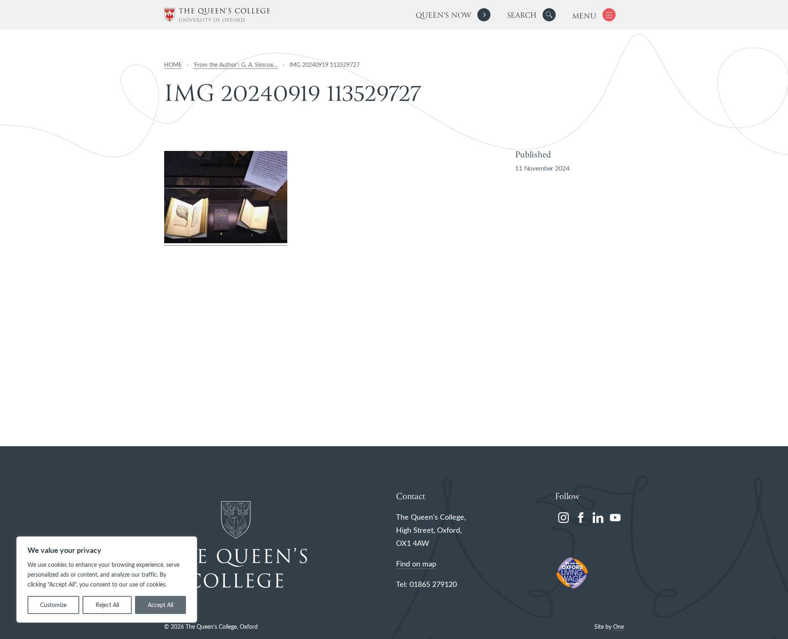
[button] (549, 14)
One (618, 626)
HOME (173, 64)
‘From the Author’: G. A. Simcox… (235, 64)
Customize (53, 605)
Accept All (160, 605)
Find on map (416, 563)
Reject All (107, 605)
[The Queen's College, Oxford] (217, 15)
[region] (106, 579)
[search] (531, 15)
